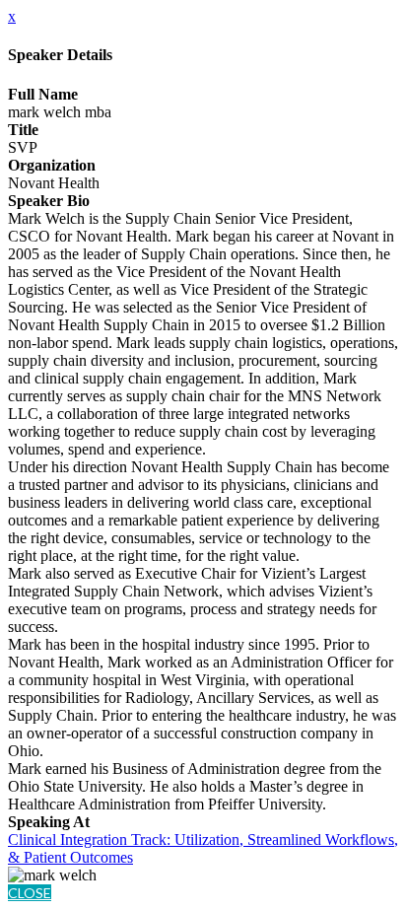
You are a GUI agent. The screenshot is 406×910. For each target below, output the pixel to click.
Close (29, 892)
